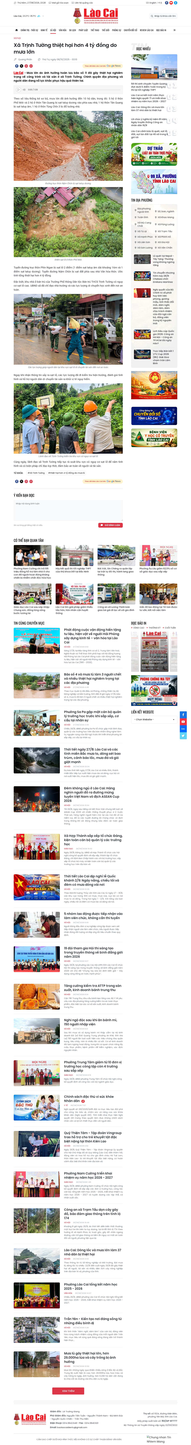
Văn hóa (62, 30)
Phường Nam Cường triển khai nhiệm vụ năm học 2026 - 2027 (88, 1175)
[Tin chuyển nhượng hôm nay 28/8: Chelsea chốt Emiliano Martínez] (142, 276)
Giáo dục (68, 848)
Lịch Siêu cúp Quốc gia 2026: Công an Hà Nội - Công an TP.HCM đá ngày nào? (163, 337)
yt (171, 2)
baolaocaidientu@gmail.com (72, 1427)
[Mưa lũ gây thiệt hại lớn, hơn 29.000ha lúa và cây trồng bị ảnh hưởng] (37, 1364)
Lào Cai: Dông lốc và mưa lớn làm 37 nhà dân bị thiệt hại (147, 109)
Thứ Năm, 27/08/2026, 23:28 (31, 2)
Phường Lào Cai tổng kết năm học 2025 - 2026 (90, 1286)
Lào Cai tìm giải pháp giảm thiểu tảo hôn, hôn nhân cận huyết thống (74, 610)
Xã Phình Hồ (164, 236)
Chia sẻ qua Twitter (21, 66)
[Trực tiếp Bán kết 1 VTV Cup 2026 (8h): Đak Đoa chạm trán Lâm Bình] (142, 354)
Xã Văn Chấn (165, 247)
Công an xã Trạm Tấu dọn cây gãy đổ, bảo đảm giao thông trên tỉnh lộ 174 (92, 1214)
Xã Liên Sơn (143, 242)
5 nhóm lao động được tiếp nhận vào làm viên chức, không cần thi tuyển (93, 916)
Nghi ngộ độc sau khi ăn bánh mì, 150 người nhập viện (90, 1022)
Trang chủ (16, 30)
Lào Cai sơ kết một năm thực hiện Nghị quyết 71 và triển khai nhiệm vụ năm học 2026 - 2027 (148, 98)
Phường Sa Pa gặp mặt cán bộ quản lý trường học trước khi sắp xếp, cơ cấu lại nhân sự (92, 716)
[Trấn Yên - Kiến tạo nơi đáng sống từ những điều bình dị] (37, 1330)
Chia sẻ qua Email (31, 66)
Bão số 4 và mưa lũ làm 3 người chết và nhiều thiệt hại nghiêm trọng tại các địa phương (92, 678)
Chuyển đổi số (130, 30)
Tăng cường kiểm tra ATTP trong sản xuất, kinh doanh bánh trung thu (92, 988)
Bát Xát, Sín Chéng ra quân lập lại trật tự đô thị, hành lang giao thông (116, 571)
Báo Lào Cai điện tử (95, 16)
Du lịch (72, 30)
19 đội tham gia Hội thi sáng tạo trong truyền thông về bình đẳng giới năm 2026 (93, 952)
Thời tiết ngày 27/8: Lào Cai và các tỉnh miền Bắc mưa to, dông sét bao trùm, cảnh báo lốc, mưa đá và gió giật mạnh (92, 755)
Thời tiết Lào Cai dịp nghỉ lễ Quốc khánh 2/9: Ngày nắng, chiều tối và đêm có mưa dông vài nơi (91, 880)
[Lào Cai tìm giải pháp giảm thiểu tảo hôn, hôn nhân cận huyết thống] (74, 594)
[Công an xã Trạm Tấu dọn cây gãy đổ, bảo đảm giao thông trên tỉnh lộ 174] (37, 1221)
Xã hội (53, 30)
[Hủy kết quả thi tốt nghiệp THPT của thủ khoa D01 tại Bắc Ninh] (74, 555)
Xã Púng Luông (166, 224)
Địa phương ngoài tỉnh (144, 210)
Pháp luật (83, 30)
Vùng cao (138, 627)
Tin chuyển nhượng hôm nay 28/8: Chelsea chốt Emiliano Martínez (164, 277)
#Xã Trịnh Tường (36, 472)
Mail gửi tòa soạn (60, 2)
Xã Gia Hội (163, 242)
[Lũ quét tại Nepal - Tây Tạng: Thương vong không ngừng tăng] (142, 259)
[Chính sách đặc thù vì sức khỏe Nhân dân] (37, 1108)
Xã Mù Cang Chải (144, 224)
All (174, 30)
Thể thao (95, 30)
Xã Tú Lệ (142, 231)
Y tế (66, 1105)
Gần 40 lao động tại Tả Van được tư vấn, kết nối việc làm (158, 609)
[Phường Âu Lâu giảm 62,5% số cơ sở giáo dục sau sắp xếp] (158, 555)
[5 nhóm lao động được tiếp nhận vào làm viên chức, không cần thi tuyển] (37, 925)
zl (175, 2)
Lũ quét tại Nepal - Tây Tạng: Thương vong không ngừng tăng (163, 260)
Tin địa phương (141, 200)
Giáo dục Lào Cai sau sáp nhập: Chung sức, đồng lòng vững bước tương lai (32, 610)
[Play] (18, 90)
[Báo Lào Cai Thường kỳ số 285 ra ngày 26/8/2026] (154, 651)
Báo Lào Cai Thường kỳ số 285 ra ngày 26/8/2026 (154, 662)
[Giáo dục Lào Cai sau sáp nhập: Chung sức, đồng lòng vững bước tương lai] (32, 594)
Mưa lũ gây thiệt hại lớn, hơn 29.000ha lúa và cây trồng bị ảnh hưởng (90, 1357)
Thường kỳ (155, 627)
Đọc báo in (161, 30)
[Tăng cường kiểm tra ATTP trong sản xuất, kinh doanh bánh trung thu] (37, 997)
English (153, 2)
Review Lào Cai (147, 30)
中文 (160, 2)
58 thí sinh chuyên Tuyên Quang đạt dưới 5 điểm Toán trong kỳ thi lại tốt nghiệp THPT (149, 87)
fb (166, 2)
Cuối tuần (170, 627)
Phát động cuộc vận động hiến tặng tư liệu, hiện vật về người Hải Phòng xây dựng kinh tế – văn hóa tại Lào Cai (92, 636)
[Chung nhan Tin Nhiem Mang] (162, 1439)
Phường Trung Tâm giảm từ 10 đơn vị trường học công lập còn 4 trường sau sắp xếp (93, 1066)
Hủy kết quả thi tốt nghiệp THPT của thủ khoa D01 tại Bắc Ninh (73, 570)
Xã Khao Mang (166, 217)
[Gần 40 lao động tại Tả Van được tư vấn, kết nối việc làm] (158, 594)
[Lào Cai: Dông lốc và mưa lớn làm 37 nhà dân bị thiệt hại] (37, 1261)
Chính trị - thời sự (29, 30)
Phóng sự (116, 30)
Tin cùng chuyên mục (29, 623)
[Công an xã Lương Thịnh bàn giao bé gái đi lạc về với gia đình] (116, 594)
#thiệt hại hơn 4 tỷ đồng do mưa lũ (66, 472)
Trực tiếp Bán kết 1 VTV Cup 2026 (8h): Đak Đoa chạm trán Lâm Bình (163, 357)
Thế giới (105, 30)
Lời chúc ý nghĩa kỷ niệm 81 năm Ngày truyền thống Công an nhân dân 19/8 (149, 122)
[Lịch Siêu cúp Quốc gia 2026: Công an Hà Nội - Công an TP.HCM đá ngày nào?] (142, 334)
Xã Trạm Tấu (165, 231)
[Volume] (24, 90)
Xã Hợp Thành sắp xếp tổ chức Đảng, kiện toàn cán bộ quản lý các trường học (93, 840)
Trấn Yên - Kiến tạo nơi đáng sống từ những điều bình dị (93, 1321)
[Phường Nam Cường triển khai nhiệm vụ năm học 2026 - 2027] (37, 1184)
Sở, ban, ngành (166, 211)
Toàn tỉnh (142, 217)
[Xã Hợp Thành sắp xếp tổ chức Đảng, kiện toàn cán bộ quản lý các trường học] (37, 847)
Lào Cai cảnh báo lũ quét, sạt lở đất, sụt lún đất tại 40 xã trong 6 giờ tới (149, 134)
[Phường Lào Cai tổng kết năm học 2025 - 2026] (37, 1295)
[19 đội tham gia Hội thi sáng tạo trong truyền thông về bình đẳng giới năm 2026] (37, 959)
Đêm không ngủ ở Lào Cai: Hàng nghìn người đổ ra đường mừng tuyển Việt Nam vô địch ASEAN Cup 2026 (91, 794)
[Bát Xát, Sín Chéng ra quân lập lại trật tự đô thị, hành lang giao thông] (116, 555)
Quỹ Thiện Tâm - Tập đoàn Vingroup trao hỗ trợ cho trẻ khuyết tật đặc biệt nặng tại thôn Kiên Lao (93, 1137)
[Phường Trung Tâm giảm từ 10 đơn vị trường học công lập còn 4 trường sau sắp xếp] (37, 1073)
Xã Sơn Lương (145, 247)
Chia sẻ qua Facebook (16, 66)
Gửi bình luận (112, 525)
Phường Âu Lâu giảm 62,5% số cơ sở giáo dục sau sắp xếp (158, 570)
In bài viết (26, 66)
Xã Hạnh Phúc (145, 236)
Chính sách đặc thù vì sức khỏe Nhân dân (89, 1099)
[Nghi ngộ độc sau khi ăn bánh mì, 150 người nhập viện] (37, 1031)
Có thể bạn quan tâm (29, 540)
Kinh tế (44, 30)
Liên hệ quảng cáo (84, 2)
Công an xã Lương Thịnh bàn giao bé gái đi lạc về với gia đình (116, 609)
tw (183, 735)
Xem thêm (68, 1391)
